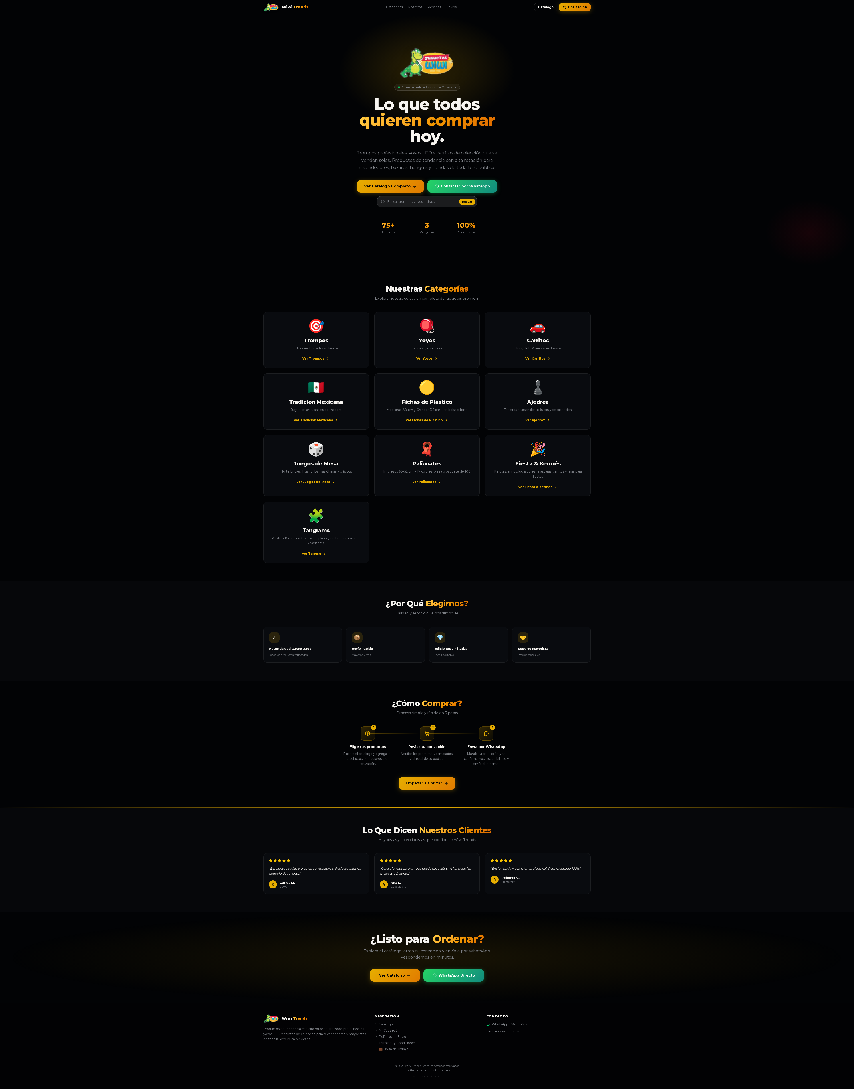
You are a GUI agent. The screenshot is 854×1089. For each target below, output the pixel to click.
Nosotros (415, 7)
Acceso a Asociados (427, 1076)
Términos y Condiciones (397, 1043)
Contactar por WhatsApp (465, 186)
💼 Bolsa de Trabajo (394, 1049)
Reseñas (434, 7)
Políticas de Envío (392, 1037)
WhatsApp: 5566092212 (509, 1024)
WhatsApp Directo (457, 975)
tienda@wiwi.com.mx (503, 1031)
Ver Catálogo (392, 975)
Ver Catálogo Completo (387, 186)
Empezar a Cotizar (424, 783)
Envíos (451, 7)
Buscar (467, 201)
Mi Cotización (389, 1030)
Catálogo (546, 7)
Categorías (394, 7)
